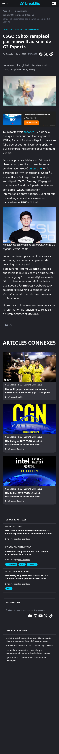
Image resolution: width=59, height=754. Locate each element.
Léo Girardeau (24, 539)
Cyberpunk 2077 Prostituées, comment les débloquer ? (26, 659)
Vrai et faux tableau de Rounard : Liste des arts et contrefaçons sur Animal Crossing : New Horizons (28, 640)
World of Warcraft (17, 571)
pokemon (32, 564)
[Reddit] (51, 54)
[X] (46, 54)
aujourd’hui (36, 168)
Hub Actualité (20, 11)
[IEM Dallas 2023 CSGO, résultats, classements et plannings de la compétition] (29, 480)
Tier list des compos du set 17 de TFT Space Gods (29, 645)
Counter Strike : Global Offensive (18, 15)
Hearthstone (13, 526)
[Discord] (30, 616)
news (22, 564)
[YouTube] (40, 616)
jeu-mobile (11, 564)
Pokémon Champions (18, 547)
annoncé (29, 132)
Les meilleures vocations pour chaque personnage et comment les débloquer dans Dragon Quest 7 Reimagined (27, 651)
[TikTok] (51, 616)
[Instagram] (35, 616)
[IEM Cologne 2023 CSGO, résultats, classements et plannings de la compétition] (29, 428)
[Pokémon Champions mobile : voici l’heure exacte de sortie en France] (29, 556)
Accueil (6, 11)
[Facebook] (41, 54)
